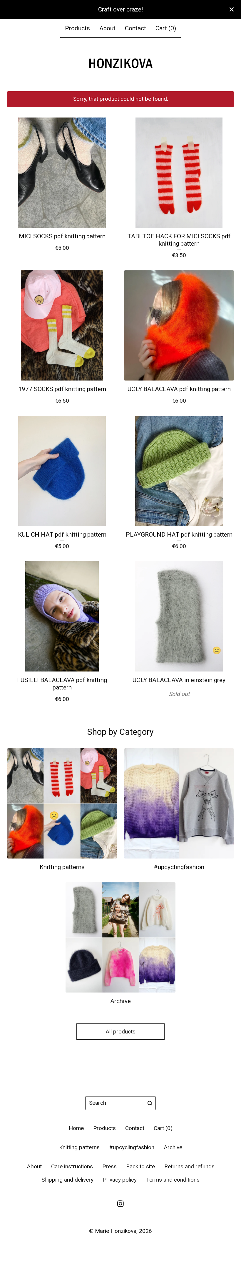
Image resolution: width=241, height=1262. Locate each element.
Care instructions (72, 1166)
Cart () (165, 28)
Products (77, 28)
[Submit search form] (149, 1103)
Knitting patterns (79, 1147)
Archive (173, 1147)
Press (109, 1166)
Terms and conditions (173, 1179)
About (107, 28)
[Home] (120, 64)
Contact (135, 28)
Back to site (140, 1166)
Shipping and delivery (67, 1179)
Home (76, 1128)
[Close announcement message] (231, 9)
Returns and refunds (189, 1166)
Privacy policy (120, 1179)
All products (120, 1031)
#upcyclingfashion (131, 1147)
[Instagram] (120, 1203)
